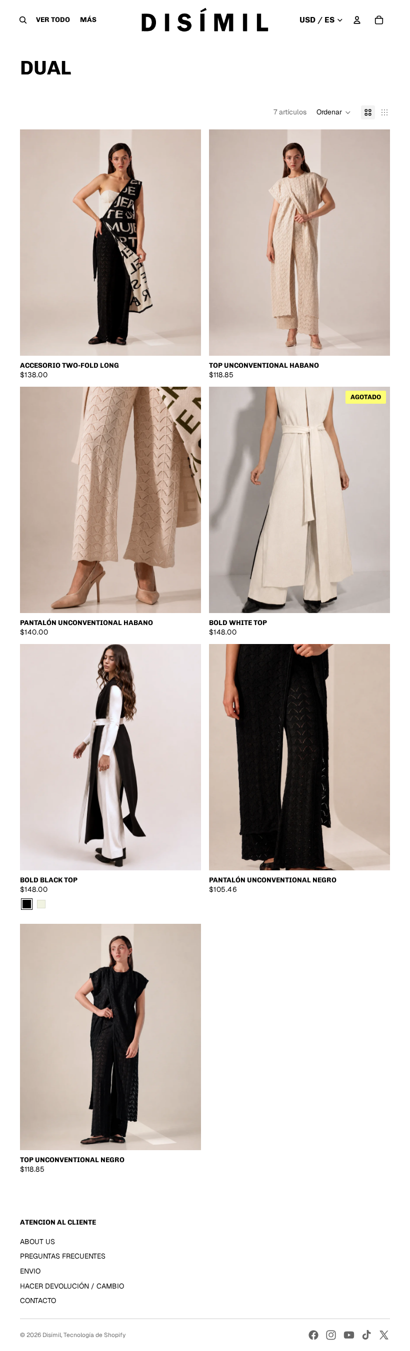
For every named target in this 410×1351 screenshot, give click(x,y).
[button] (333, 112)
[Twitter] (384, 1335)
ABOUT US (37, 1241)
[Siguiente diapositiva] (186, 242)
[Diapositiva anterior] (35, 242)
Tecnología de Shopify (95, 1335)
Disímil (51, 1335)
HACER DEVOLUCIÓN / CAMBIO (72, 1286)
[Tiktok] (366, 1335)
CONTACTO (38, 1300)
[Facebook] (314, 1335)
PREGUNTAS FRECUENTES (63, 1256)
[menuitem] (88, 20)
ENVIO (30, 1271)
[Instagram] (331, 1335)
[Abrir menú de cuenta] (357, 20)
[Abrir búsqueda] (23, 20)
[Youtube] (349, 1335)
